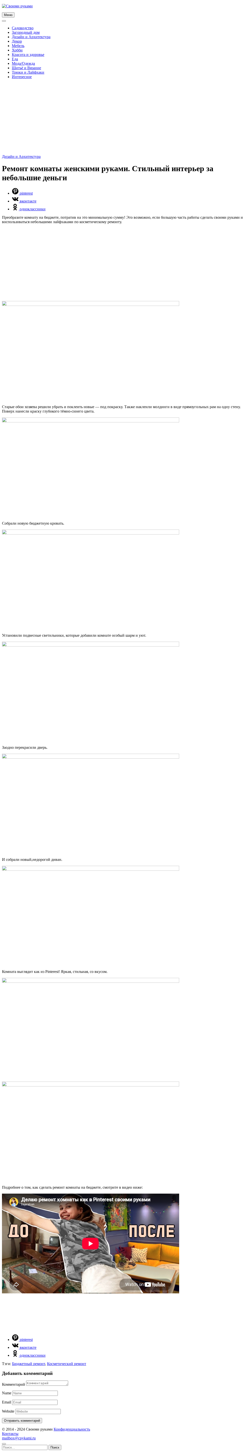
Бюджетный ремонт (28, 1364)
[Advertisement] (126, 117)
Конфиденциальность (72, 1429)
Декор (17, 41)
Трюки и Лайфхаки (28, 72)
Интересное (22, 77)
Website (8, 1411)
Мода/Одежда (23, 63)
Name (6, 1393)
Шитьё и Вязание (26, 68)
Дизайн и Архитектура (31, 37)
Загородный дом (26, 32)
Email (6, 1402)
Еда (15, 59)
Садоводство (22, 28)
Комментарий (13, 1384)
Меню (8, 15)
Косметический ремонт (66, 1364)
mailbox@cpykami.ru (19, 1438)
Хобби (17, 50)
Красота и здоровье (28, 54)
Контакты (10, 1434)
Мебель (18, 46)
